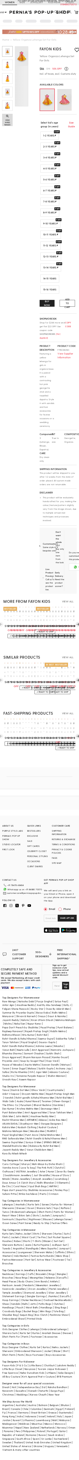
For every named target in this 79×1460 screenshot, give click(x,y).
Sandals (15, 1303)
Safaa (5, 1072)
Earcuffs (62, 1277)
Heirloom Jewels (11, 1285)
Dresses (20, 1208)
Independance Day (29, 1387)
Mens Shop (62, 1255)
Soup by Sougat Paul (32, 1060)
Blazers (47, 1241)
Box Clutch (41, 1314)
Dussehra (21, 1390)
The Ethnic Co (10, 1105)
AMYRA (53, 1186)
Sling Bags (61, 1307)
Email (52, 908)
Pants (5, 1237)
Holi (14, 1387)
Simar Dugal (19, 1068)
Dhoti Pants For (11, 1336)
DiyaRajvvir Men (29, 1123)
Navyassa (30, 1369)
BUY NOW (47, 303)
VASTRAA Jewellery (26, 1171)
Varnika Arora (10, 1167)
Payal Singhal (28, 1042)
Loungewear (25, 1252)
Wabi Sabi (8, 1101)
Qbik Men (7, 1116)
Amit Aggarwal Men (35, 1112)
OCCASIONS (33, 861)
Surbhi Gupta (46, 1068)
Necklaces (8, 1274)
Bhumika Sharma (12, 1053)
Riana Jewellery (21, 1178)
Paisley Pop (61, 1190)
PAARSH (51, 1131)
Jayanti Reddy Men (13, 1149)
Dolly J (67, 1005)
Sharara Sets (43, 1208)
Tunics (5, 1211)
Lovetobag (61, 1178)
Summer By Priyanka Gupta (18, 1012)
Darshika (58, 1105)
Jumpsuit (64, 1248)
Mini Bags (45, 1311)
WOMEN (10, 2)
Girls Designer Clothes (15, 1329)
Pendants (28, 1285)
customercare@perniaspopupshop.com (25, 893)
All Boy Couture (11, 1376)
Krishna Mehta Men (28, 1108)
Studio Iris (8, 1075)
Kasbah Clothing (27, 1127)
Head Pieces (9, 1281)
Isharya (25, 1164)
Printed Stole (34, 1318)
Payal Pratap (47, 1027)
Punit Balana (65, 1027)
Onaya (42, 1016)
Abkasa (42, 1119)
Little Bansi (35, 1365)
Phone (67, 908)
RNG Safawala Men (13, 1138)
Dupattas (21, 1219)
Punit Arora (31, 1134)
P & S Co (22, 1365)
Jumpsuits (58, 1215)
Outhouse (7, 1171)
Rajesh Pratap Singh (36, 1031)
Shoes (5, 1303)
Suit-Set (58, 1241)
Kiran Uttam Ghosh (42, 1020)
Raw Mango (9, 1001)
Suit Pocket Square (59, 1237)
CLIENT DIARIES (35, 866)
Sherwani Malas (43, 1252)
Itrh (31, 1072)
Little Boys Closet (12, 1369)
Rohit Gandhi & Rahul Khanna (19, 1038)
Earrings (20, 1274)
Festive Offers (60, 1223)
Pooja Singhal (44, 1001)
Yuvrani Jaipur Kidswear (52, 1369)
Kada (68, 1300)
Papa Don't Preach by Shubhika (20, 1027)
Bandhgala (32, 1248)
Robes (17, 1241)
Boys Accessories (56, 1354)
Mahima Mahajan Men (15, 1131)
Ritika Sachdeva (28, 1193)
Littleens (51, 1372)
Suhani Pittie (9, 1193)
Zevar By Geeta (65, 1171)
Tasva (5, 1090)
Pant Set (30, 1259)
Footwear (58, 1259)
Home (5, 39)
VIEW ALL (68, 601)
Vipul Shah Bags (37, 1186)
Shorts (26, 1241)
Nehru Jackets (60, 1347)
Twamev (46, 1101)
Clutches (58, 1303)
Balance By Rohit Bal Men (44, 1145)
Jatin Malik (22, 1116)
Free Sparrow (10, 1372)
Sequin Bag (26, 1314)
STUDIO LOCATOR (11, 844)
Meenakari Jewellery (48, 1285)
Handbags (8, 1307)
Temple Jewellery (12, 1292)
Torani (5, 1068)
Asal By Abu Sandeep (49, 1005)
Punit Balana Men (12, 1112)
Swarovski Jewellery (14, 1288)
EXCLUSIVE (32, 836)
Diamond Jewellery (35, 1292)
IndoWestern (21, 1255)
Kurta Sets (33, 1204)
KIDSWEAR (54, 2)
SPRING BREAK (52, 1142)
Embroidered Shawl (13, 1318)
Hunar (51, 1171)
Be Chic (6, 1186)
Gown (30, 1208)
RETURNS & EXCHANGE (63, 839)
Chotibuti (49, 1365)
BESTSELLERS (34, 831)
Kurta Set (25, 1333)
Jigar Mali (41, 1072)
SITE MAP (57, 863)
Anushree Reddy (25, 1005)
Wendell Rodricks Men (14, 1145)
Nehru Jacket (23, 1233)
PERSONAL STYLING (37, 856)
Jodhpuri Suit (59, 1244)
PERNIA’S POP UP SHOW (11, 838)
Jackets (45, 1215)
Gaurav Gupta (47, 1042)
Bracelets (41, 1274)
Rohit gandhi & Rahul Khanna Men (35, 1097)
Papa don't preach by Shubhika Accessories (27, 1190)
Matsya (65, 1064)
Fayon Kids (51, 49)
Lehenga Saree (62, 1219)
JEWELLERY (36, 2)
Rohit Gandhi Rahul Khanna (18, 1046)
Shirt (65, 1351)
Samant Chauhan (34, 1053)
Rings (52, 1274)
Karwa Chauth (38, 1394)
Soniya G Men (33, 1142)
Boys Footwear (35, 1354)
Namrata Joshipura (62, 1049)
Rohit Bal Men (64, 1097)
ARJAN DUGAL (10, 1123)
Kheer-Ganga (61, 1101)
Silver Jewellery (57, 1292)
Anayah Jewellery (42, 1178)
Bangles (61, 1274)
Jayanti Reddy (10, 1020)
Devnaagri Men (49, 1108)
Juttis (33, 1303)
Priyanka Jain (10, 1060)
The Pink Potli (44, 1167)
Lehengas (7, 1204)
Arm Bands (41, 1281)
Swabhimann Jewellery (17, 1175)
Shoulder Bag (10, 1314)
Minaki (6, 1178)
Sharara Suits (10, 1333)
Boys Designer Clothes (15, 1347)
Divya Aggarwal (11, 1057)
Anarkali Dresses (51, 1333)
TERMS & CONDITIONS (63, 844)
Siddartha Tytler (65, 1038)
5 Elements (62, 1182)
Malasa (32, 1068)
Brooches (7, 1263)
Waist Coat (28, 1237)
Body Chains (26, 1281)
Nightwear (35, 1219)
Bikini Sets (25, 1215)
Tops (56, 1208)
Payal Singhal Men (12, 1134)
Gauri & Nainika (57, 1016)
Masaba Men (37, 1131)
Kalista (25, 1020)
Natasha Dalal (26, 1001)
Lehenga (34, 1329)
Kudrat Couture (47, 1127)
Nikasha (58, 1046)
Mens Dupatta (49, 1248)
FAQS (55, 858)
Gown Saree (9, 1223)
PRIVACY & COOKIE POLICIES (62, 851)
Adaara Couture (58, 1072)
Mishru (8, 1023)
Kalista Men (8, 1127)
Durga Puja (57, 1390)
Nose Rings (21, 1277)
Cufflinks (60, 1252)
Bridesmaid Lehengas (24, 1211)
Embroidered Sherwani (28, 1351)
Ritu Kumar (28, 1034)
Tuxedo (6, 1248)
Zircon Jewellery (37, 1288)
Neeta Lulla (23, 1049)
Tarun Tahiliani (10, 1042)
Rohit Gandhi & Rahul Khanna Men (46, 1138)
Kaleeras (50, 1277)
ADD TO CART (67, 303)
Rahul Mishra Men (50, 1134)
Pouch (19, 1307)
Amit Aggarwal (40, 1049)
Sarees (45, 1204)
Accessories (9, 1252)
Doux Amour (9, 1182)
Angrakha (18, 1248)
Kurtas (58, 1233)
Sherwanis (8, 1208)
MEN (22, 2)
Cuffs (31, 1274)
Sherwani (47, 1233)
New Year (54, 1394)
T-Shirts (36, 1241)
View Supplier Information (65, 355)
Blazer (57, 1351)
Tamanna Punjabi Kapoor (31, 1075)
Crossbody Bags (11, 1311)
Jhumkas (53, 1296)
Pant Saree (25, 1223)
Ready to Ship (41, 1223)
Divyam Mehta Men (33, 1093)
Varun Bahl (8, 1049)
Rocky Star (37, 1008)
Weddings (22, 1394)
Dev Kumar (8, 1108)
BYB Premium (64, 1376)
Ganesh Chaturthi (38, 1390)
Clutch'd (59, 1167)
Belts (25, 1303)
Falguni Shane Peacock (15, 1008)
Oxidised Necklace (54, 1300)
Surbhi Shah (53, 1053)
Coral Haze (19, 1186)
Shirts (36, 1233)
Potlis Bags (45, 1303)
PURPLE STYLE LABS (12, 831)
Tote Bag (58, 1311)
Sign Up (65, 985)
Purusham (26, 1105)
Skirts (36, 1215)
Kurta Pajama (42, 1244)
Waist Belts (31, 1307)
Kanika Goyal (60, 1057)
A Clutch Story (27, 1182)
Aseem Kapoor (27, 1079)
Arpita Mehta (32, 1064)
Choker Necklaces (31, 1300)
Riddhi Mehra (58, 1031)
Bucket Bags (31, 1311)
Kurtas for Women (61, 1204)
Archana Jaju (63, 1068)
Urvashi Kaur (9, 1079)
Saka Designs (65, 1372)
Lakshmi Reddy (65, 1365)
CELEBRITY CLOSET (37, 851)
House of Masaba (12, 1064)
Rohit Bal (42, 1034)
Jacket (48, 1351)
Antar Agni (8, 1005)
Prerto (43, 1193)
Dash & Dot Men (20, 1090)
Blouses (47, 1219)
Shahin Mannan (56, 1075)
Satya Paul (61, 1001)
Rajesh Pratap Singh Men (60, 1093)
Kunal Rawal (32, 1101)
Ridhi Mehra (59, 1012)
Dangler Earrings (36, 1296)
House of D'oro (60, 1175)
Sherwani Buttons (12, 1244)
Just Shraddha (41, 1175)
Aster (43, 1171)
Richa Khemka (19, 1072)
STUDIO (70, 2)
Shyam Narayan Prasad (36, 1057)
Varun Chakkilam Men (39, 1149)
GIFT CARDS (33, 846)
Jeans (28, 1244)
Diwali (5, 1387)
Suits (67, 1233)
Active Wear (44, 1259)
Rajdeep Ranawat (12, 1031)
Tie (68, 1259)
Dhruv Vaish (38, 1090)
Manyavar (8, 1016)
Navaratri (7, 1390)
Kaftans (65, 1208)
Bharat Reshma (42, 1105)
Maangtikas (36, 1277)
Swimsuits (8, 1219)
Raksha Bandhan (57, 1387)
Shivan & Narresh (26, 1016)
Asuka (20, 1101)
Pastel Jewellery (58, 1288)
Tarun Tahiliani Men (60, 1112)
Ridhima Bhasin (11, 1034)
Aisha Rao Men (57, 1119)
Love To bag (28, 1167)
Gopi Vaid (52, 1060)
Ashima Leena (44, 1046)
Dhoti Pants (45, 1211)
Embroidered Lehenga (54, 1329)
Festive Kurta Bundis (42, 1255)
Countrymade (55, 1090)
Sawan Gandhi (50, 1064)
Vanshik (8, 1097)
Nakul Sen (19, 1023)
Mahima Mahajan (65, 1020)
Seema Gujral (46, 1038)
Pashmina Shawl (59, 1314)
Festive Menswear (12, 1259)
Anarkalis (20, 1204)
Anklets (54, 1281)
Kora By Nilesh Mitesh (14, 1153)
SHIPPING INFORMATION (59, 832)
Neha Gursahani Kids (32, 1372)
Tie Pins (41, 1237)
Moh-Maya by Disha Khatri (47, 1164)
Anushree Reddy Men (42, 1116)
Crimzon (53, 1193)
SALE (29, 841)
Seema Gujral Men (12, 1142)
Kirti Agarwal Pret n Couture (38, 1376)
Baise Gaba (43, 1012)
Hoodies (7, 1241)
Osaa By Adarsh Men (58, 1008)
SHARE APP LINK (67, 918)
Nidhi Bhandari (45, 1182)
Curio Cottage (10, 1164)
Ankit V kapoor (11, 1093)
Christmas (8, 1394)
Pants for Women (64, 1211)
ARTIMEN (31, 1119)
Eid (44, 1387)
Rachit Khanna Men (13, 1119)
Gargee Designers (51, 1123)
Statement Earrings (13, 1296)
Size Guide (71, 124)
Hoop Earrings (10, 1300)
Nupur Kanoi (34, 1023)
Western (7, 1255)
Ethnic (70, 1252)
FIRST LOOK (8, 849)
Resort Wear (9, 1215)
